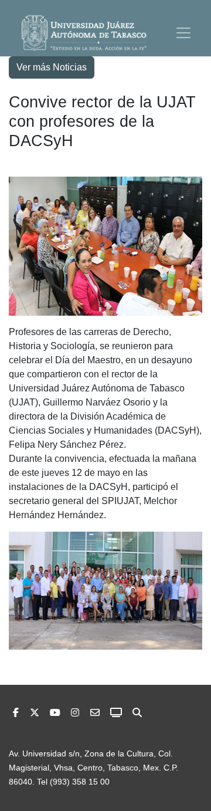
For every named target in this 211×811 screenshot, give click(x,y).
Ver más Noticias (51, 67)
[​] (75, 712)
